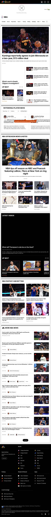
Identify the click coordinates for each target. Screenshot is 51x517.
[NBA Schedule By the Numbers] (9, 200)
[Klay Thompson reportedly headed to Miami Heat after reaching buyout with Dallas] (41, 421)
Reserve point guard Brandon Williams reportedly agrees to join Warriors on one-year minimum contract (16, 343)
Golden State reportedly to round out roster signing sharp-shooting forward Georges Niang (40, 92)
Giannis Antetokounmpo (14, 370)
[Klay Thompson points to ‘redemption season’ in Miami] (29, 101)
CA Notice (13, 506)
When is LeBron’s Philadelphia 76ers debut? (40, 206)
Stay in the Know (5, 452)
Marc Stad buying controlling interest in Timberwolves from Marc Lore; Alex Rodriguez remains (17, 428)
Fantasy (24, 21)
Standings (34, 21)
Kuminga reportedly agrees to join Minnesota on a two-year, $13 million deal (25, 57)
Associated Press (37, 86)
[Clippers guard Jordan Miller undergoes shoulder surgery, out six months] (29, 69)
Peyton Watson (12, 402)
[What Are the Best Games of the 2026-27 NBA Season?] (9, 185)
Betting (28, 21)
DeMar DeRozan (13, 413)
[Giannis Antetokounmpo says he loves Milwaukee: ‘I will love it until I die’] (41, 368)
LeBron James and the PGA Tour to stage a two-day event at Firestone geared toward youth (41, 84)
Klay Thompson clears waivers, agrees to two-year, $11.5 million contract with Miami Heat (16, 386)
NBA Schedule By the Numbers (7, 206)
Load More (25, 440)
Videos (43, 21)
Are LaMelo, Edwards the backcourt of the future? (40, 192)
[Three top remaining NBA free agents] (25, 185)
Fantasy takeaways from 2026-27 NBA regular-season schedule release (36, 299)
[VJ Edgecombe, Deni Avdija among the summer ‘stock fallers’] (37, 309)
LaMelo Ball (12, 434)
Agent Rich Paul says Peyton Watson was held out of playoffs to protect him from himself (17, 396)
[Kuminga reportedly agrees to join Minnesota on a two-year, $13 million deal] (25, 40)
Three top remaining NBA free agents (24, 192)
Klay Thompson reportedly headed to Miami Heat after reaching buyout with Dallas (15, 418)
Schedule (3, 21)
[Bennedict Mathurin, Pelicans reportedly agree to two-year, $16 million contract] (29, 77)
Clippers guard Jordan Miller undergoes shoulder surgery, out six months (41, 68)
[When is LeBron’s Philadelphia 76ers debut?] (41, 200)
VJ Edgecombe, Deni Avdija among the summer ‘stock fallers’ (36, 318)
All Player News (24, 111)
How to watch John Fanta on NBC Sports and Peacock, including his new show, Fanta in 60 (16, 333)
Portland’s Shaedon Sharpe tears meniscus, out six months (16, 353)
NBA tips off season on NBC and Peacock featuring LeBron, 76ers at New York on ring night (25, 171)
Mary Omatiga (37, 209)
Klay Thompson (13, 392)
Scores (8, 21)
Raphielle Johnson (5, 302)
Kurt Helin (4, 63)
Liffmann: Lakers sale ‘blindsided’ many (23, 206)
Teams (19, 21)
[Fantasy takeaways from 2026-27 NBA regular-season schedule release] (37, 290)
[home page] (6, 2)
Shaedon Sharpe (13, 360)
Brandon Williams (13, 349)
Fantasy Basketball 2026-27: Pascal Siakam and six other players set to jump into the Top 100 (13, 319)
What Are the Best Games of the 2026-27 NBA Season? (9, 192)
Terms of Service (19, 506)
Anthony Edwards (21, 434)
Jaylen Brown (21, 381)
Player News (13, 21)
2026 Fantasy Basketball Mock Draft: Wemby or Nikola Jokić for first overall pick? (13, 299)
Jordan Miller (10, 116)
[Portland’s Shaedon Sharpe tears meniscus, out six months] (41, 357)
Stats (38, 21)
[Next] (22, 87)
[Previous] (20, 87)
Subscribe (4, 458)
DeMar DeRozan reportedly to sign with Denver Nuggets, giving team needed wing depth (16, 407)
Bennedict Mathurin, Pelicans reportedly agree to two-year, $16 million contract (41, 76)
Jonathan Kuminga (39, 116)
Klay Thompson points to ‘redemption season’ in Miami (41, 100)
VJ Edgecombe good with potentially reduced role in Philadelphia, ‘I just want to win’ (15, 375)
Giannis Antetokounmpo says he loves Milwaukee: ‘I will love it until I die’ (17, 365)
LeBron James (12, 381)
